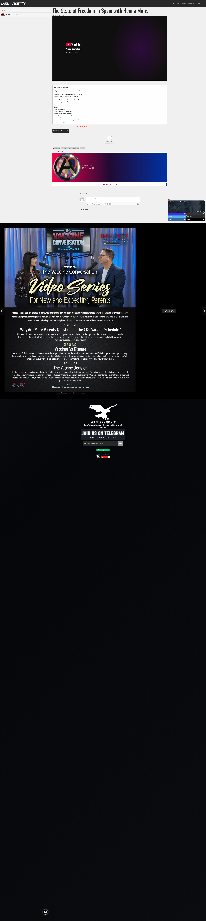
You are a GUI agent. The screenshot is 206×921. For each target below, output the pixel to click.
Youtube (82, 148)
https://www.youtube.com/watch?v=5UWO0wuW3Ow (74, 127)
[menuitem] (174, 4)
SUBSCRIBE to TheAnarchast (60, 130)
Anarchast (8, 14)
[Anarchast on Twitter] (15, 14)
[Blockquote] (101, 204)
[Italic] (90, 204)
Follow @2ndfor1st (104, 450)
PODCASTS (190, 3)
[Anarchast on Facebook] (13, 14)
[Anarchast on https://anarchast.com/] (18, 14)
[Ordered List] (97, 204)
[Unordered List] (99, 204)
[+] (110, 204)
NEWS (178, 3)
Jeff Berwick (64, 148)
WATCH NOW (169, 311)
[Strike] (94, 204)
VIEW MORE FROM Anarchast (109, 184)
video (69, 148)
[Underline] (92, 204)
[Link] (106, 204)
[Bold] (88, 204)
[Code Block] (103, 204)
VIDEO (183, 3)
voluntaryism (76, 148)
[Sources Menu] (204, 3)
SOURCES (198, 3)
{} (107, 204)
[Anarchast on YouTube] (17, 14)
